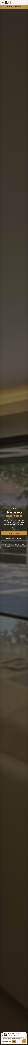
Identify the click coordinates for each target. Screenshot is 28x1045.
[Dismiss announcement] (26, 7)
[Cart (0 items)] (25, 2)
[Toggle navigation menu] (2, 2)
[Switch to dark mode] (22, 2)
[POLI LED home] (8, 2)
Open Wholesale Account (14, 538)
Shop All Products (13, 533)
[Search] (18, 2)
